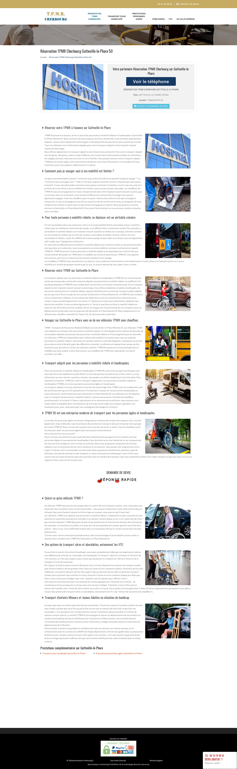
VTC (171, 19)
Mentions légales (156, 760)
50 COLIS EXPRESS (186, 19)
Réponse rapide (118, 479)
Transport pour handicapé (117, 17)
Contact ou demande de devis (152, 106)
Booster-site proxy (141, 764)
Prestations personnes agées (139, 16)
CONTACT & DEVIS (189, 4)
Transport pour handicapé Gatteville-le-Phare (64, 653)
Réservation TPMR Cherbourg (94, 16)
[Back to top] (229, 761)
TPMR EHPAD (158, 19)
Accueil (43, 57)
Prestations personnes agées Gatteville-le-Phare (119, 653)
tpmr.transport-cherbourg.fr (83, 760)
